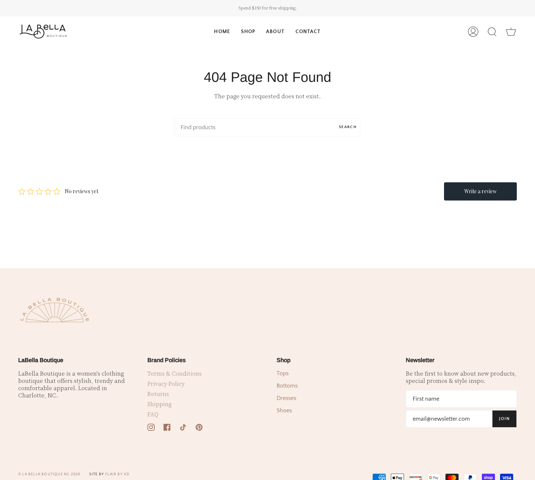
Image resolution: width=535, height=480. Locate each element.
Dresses (286, 398)
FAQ (152, 414)
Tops (283, 373)
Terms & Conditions (174, 373)
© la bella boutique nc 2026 (49, 474)
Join (504, 418)
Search (348, 127)
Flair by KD (117, 474)
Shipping (159, 404)
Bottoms (287, 385)
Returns (158, 394)
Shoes (284, 410)
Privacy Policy (166, 384)
